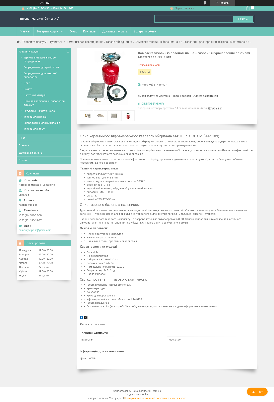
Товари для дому (34, 128)
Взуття (28, 89)
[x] (85, 318)
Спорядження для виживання (42, 122)
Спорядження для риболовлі (41, 67)
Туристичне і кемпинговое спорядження (76, 41)
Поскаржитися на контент (139, 398)
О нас (73, 31)
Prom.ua (156, 391)
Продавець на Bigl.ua (137, 394)
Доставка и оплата (115, 31)
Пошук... (243, 18)
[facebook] (81, 318)
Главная (25, 31)
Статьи (23, 160)
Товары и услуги (47, 31)
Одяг (26, 83)
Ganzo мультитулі (35, 95)
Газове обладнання (119, 41)
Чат (260, 391)
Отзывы (24, 145)
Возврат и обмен (145, 31)
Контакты (89, 31)
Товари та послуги (34, 41)
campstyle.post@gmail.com (35, 230)
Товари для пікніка (35, 116)
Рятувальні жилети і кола (39, 110)
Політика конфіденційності (171, 398)
